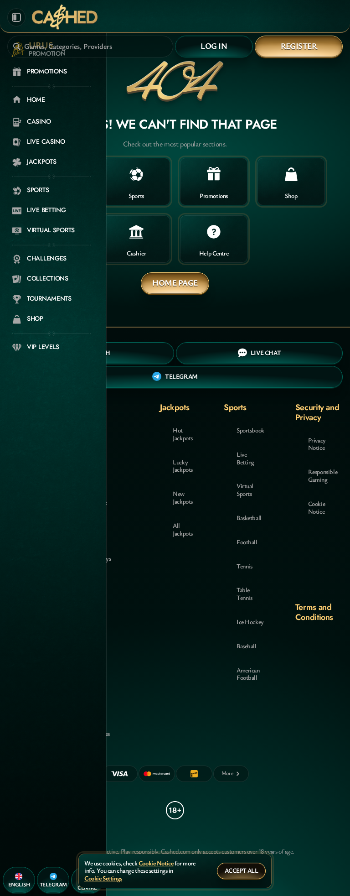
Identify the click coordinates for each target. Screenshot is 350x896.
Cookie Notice (316, 507)
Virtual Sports (245, 489)
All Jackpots (183, 529)
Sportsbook (250, 430)
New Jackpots (183, 497)
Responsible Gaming (322, 475)
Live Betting (245, 458)
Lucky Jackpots (183, 466)
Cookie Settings (103, 878)
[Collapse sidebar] (16, 17)
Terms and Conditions (314, 612)
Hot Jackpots (183, 434)
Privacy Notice (317, 444)
